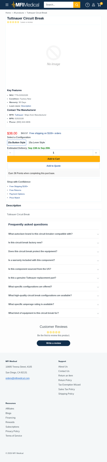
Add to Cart (54, 159)
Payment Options (17, 194)
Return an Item (65, 375)
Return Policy (65, 380)
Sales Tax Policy (66, 389)
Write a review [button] (53, 343)
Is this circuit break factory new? (25, 242)
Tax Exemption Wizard (69, 385)
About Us (63, 366)
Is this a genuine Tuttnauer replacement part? (32, 278)
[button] (13, 22)
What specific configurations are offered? (30, 286)
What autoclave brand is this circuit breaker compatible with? (40, 234)
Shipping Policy (66, 394)
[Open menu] (7, 5)
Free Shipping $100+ (18, 186)
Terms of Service (14, 436)
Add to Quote (54, 166)
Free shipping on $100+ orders (45, 133)
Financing (10, 418)
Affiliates (10, 408)
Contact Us (63, 371)
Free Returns (15, 190)
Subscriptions (12, 427)
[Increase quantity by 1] (96, 153)
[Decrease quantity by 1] (10, 153)
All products (19, 13)
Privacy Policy (13, 431)
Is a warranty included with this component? (31, 260)
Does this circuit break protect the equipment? (32, 251)
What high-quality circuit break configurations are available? (40, 295)
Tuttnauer (19, 115)
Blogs (8, 413)
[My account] (87, 5)
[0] (99, 4)
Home (8, 13)
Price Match (14, 198)
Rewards (10, 422)
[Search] (76, 5)
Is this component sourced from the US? (29, 269)
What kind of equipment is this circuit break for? (33, 313)
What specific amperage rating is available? (31, 304)
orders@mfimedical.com (18, 378)
